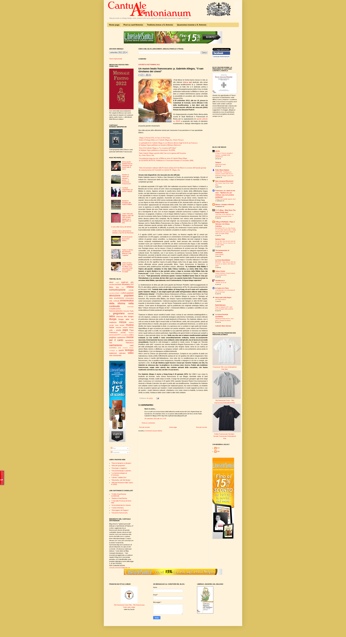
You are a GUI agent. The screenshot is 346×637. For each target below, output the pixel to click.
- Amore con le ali (220, 282)
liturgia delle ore (126, 319)
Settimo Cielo (220, 239)
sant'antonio (115, 345)
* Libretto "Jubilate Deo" (119, 477)
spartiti (121, 350)
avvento (118, 284)
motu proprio (119, 325)
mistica (131, 322)
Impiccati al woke (220, 164)
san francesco (121, 343)
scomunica (112, 347)
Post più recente (144, 427)
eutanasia (130, 306)
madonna (112, 322)
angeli (117, 282)
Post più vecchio (201, 427)
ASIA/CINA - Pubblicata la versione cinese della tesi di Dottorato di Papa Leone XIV (224, 173)
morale (111, 325)
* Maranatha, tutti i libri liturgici (120, 480)
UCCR (217, 151)
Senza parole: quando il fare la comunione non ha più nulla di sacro (127, 165)
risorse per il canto (121, 338)
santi (132, 345)
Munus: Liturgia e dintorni (224, 204)
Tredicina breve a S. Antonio (160, 25)
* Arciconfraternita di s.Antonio (121, 505)
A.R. (218, 448)
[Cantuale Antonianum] (221, 58)
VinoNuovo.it (220, 280)
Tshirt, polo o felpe (129, 607)
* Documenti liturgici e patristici (121, 470)
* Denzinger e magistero (119, 468)
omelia (118, 330)
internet (131, 314)
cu (120, 293)
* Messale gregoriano (118, 465)
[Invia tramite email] (139, 75)
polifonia (126, 335)
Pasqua (131, 332)
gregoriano (119, 313)
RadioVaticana (220, 305)
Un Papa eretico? (220, 299)
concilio (131, 290)
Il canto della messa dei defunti (121, 227)
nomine (125, 327)
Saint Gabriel (219, 254)
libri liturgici (129, 316)
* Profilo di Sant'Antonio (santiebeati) (118, 495)
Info (218, 451)
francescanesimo (116, 311)
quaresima (121, 337)
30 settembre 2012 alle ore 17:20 (155, 418)
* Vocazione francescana (119, 513)
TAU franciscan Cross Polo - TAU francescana (129, 605)
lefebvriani (119, 316)
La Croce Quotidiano (222, 260)
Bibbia (111, 287)
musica (130, 325)
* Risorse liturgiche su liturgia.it (121, 463)
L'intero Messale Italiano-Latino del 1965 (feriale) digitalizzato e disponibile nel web (127, 218)
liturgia (112, 319)
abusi (111, 282)
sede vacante (123, 347)
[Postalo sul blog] (142, 75)
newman (118, 327)
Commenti (115, 452)
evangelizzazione (115, 309)
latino (112, 316)
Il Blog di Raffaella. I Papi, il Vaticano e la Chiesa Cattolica (225, 224)
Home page (114, 25)
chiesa (130, 287)
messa (122, 322)
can (123, 287)
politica (131, 335)
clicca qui (187, 82)
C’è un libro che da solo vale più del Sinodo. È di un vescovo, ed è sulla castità (225, 242)
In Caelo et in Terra (222, 288)
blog (117, 287)
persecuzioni (113, 335)
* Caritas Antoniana (117, 508)
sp (116, 350)
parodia (123, 332)
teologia (129, 350)
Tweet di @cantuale (115, 59)
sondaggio (112, 350)
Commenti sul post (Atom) (153, 431)
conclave (112, 293)
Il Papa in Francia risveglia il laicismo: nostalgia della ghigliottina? (224, 155)
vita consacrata (115, 355)
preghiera (112, 337)
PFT (119, 335)
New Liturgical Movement (224, 181)
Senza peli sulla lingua (223, 297)
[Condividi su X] (144, 75)
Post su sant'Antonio (133, 25)
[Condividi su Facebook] (147, 75)
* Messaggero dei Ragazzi (119, 510)
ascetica (112, 284)
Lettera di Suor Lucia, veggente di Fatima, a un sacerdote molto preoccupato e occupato (127, 267)
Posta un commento (148, 423)
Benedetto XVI (128, 284)
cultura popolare (127, 293)
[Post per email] (157, 398)
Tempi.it (218, 162)
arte (132, 282)
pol (122, 335)
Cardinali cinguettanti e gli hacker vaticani (127, 189)
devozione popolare (121, 295)
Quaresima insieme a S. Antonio (191, 25)
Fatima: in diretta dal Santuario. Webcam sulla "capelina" (127, 252)
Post (114, 448)
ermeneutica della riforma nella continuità (121, 303)
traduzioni (113, 353)
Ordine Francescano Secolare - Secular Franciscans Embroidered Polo (224, 436)
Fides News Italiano (222, 170)
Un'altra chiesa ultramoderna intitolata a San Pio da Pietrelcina (122, 231)
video (131, 353)
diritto (111, 298)
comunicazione (117, 289)
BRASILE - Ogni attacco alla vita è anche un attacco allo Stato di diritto (225, 263)
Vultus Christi (220, 271)
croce (117, 293)
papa (125, 330)
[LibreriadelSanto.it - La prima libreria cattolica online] (173, 43)
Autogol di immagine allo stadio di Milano (127, 202)
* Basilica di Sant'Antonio (119, 498)
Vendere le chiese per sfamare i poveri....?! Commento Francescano (126, 179)
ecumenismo (119, 298)
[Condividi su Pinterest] (150, 75)
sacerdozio (129, 340)
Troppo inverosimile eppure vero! (225, 199)
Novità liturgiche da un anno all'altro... (127, 238)
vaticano (122, 353)
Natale (111, 327)
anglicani (124, 282)
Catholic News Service (223, 326)
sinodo (131, 347)
